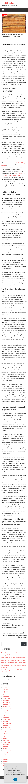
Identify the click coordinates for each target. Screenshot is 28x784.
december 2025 (7, 702)
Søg (2, 641)
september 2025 (7, 708)
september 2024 (7, 729)
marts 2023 (6, 763)
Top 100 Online (7, 2)
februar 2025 (6, 719)
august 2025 (6, 710)
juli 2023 (5, 755)
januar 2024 (6, 744)
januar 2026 (6, 700)
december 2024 (7, 723)
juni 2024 (5, 734)
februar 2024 (6, 742)
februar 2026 (6, 698)
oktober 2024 (6, 727)
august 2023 (6, 752)
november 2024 (7, 725)
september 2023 (7, 750)
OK (15, 779)
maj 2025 (5, 715)
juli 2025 (5, 713)
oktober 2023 (6, 748)
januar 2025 (6, 721)
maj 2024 (5, 736)
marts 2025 (6, 717)
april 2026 (5, 694)
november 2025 (7, 704)
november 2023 (7, 746)
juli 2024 (5, 731)
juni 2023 (5, 757)
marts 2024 (6, 740)
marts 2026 (6, 696)
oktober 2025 (6, 706)
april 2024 (5, 738)
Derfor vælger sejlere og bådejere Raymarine (13, 657)
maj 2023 (5, 759)
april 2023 (5, 761)
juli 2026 (5, 687)
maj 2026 (5, 692)
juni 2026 (5, 689)
